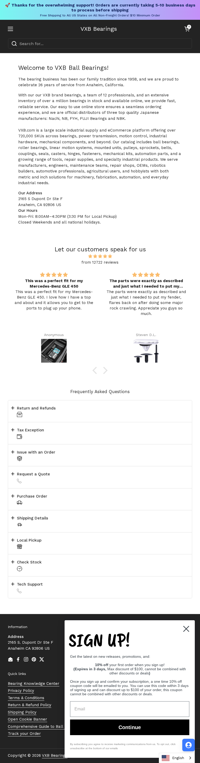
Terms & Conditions (26, 698)
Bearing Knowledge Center (33, 683)
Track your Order (24, 733)
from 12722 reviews (100, 262)
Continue (129, 727)
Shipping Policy (22, 712)
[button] (187, 29)
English (178, 758)
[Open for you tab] (188, 745)
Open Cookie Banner (27, 719)
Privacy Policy (21, 690)
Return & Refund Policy (29, 705)
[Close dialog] (186, 628)
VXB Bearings (98, 29)
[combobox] (100, 43)
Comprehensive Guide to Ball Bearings (44, 726)
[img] (100, 256)
